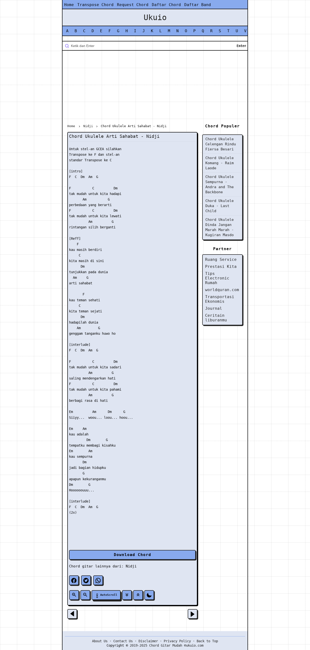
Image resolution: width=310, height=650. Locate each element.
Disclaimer (148, 641)
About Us (100, 641)
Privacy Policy (177, 641)
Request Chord (132, 4)
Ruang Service (221, 259)
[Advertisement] (155, 88)
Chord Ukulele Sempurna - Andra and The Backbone (219, 184)
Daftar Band (197, 4)
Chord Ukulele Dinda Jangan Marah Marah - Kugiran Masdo (219, 227)
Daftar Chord (166, 4)
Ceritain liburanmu (216, 317)
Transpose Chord (95, 4)
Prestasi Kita (221, 266)
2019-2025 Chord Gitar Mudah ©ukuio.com (166, 645)
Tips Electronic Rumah (217, 278)
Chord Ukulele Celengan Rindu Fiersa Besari (220, 144)
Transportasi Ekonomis (219, 299)
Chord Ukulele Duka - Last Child (219, 206)
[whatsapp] (98, 580)
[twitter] (86, 580)
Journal (213, 308)
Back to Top (207, 641)
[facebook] (74, 580)
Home (69, 4)
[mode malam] (149, 595)
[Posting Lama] (192, 614)
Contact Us (123, 641)
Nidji (131, 566)
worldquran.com (222, 289)
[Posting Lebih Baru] (72, 614)
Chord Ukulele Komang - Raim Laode (219, 163)
